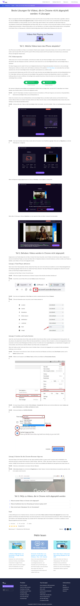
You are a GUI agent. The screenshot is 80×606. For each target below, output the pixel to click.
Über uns (64, 585)
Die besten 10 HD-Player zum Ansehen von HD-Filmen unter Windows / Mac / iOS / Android (39, 555)
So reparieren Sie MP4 (44, 600)
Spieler (13, 5)
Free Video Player (23, 598)
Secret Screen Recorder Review (46, 587)
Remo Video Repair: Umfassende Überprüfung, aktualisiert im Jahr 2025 (62, 555)
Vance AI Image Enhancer (45, 596)
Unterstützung (74, 2)
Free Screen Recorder (24, 596)
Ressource (66, 2)
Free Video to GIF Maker (25, 589)
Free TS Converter (23, 585)
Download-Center (9, 586)
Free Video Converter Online (25, 591)
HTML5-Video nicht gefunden (45, 594)
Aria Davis (13, 523)
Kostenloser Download (32, 82)
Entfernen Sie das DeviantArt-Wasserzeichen (45, 592)
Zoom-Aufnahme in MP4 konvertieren (47, 585)
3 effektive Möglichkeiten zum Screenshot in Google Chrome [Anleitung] (16, 555)
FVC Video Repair (51, 67)
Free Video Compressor (24, 594)
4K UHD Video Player (44, 598)
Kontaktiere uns (66, 587)
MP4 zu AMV (42, 589)
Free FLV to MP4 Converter (25, 587)
